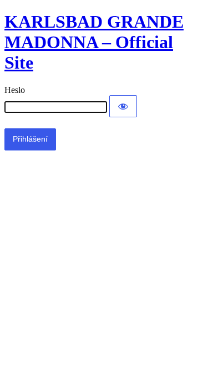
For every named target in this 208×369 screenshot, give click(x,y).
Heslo (14, 90)
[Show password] (123, 106)
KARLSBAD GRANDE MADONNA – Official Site (94, 42)
